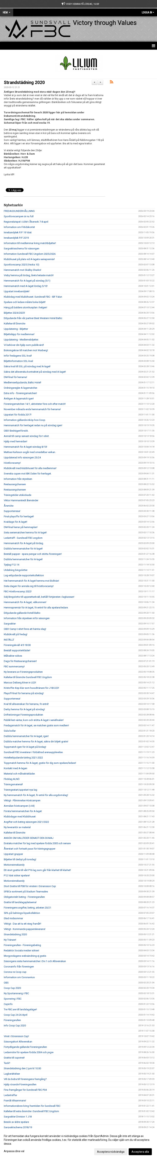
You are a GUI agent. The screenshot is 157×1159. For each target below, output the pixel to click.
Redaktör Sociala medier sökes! (21, 950)
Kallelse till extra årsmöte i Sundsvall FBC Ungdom (31, 1111)
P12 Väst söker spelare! (17, 875)
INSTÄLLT (9, 639)
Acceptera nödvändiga (110, 1151)
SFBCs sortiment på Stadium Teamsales (26, 891)
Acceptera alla (140, 1151)
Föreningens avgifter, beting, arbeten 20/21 (27, 907)
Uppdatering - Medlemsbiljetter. (21, 339)
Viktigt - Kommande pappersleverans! (24, 929)
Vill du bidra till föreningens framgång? (25, 1079)
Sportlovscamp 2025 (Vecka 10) (21, 264)
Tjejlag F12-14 (11, 564)
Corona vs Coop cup (15, 971)
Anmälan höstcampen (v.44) (19, 805)
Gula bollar (10, 730)
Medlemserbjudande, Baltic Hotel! (22, 382)
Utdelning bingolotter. (16, 570)
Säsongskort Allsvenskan (18, 1041)
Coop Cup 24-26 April (15, 1014)
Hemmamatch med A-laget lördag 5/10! (25, 286)
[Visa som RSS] (111, 82)
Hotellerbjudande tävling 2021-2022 (23, 757)
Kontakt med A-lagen (15, 768)
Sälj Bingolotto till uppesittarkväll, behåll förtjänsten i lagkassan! (39, 596)
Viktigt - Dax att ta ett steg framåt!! (22, 923)
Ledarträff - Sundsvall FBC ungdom (23, 537)
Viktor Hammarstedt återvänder (21, 500)
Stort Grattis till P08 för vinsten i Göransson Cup (30, 886)
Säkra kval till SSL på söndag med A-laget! (27, 366)
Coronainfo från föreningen (19, 966)
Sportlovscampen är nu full (19, 216)
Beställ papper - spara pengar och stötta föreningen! (33, 554)
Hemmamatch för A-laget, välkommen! (25, 602)
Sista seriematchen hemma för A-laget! (25, 532)
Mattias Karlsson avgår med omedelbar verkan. (30, 452)
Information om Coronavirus (19, 977)
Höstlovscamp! (12, 462)
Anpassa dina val (14, 1151)
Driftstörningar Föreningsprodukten (23, 714)
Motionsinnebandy (14, 864)
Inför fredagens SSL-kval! (18, 355)
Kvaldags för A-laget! (15, 521)
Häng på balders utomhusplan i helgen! (25, 307)
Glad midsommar (13, 918)
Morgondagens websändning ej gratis (25, 955)
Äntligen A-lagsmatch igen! (19, 398)
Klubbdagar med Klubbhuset (20, 816)
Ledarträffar (10, 1095)
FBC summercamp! (14, 666)
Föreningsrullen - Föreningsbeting (22, 945)
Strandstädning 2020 (24, 82)
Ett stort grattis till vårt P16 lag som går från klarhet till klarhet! (37, 870)
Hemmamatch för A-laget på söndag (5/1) (27, 280)
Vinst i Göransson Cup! (16, 1036)
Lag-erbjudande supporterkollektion (24, 575)
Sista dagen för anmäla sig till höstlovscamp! (29, 586)
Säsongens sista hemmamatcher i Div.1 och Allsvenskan (35, 961)
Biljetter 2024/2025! (14, 312)
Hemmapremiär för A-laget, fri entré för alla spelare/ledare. (36, 607)
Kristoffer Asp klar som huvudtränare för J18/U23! (31, 687)
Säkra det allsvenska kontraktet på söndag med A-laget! (35, 371)
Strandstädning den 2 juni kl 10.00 (22, 1068)
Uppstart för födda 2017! (17, 414)
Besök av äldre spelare (16, 1122)
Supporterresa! (12, 511)
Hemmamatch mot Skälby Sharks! (22, 270)
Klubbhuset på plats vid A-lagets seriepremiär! (29, 259)
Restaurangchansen (15, 484)
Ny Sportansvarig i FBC (16, 993)
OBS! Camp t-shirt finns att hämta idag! (25, 629)
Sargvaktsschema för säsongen (21, 248)
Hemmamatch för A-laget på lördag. (24, 543)
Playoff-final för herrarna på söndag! (24, 693)
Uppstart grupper (13, 854)
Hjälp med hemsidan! (15, 441)
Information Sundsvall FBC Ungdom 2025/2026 (30, 253)
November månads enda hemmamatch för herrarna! (32, 409)
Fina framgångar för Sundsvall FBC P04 (25, 1089)
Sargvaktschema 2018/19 (18, 1127)
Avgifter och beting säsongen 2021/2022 (26, 821)
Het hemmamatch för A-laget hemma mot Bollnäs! (31, 580)
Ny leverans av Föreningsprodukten (23, 671)
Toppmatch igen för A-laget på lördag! (25, 746)
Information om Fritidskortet (19, 227)
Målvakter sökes (13, 655)
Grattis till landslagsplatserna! (20, 902)
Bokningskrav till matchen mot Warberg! (26, 350)
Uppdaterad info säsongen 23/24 (22, 457)
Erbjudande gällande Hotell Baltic (22, 612)
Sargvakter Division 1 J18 (18, 1116)
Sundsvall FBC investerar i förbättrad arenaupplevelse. (33, 752)
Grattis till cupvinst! (14, 1057)
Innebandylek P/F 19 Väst (18, 232)
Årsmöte (8, 505)
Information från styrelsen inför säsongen (27, 618)
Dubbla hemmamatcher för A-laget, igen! (26, 736)
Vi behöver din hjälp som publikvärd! (24, 345)
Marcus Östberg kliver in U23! (20, 682)
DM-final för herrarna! (15, 377)
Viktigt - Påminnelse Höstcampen (22, 800)
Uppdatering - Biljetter (16, 328)
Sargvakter (10, 623)
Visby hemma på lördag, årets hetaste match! (29, 275)
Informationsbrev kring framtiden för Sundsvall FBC (32, 1105)
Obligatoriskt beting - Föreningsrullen (24, 896)
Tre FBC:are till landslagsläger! (20, 1009)
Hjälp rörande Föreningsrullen (20, 1084)
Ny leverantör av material (17, 827)
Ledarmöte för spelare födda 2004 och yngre (28, 1052)
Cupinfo (8, 1004)
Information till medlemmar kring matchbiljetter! (30, 243)
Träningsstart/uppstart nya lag (20, 789)
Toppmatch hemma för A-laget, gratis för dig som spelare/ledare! (40, 763)
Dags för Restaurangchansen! (20, 661)
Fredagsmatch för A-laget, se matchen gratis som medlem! (36, 725)
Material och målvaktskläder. (19, 773)
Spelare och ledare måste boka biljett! (25, 302)
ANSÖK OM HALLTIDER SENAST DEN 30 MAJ (28, 838)
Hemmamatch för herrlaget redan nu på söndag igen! (33, 425)
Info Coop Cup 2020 (15, 1025)
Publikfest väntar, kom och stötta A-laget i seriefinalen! (34, 720)
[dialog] (78, 1143)
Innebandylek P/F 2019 (16, 237)
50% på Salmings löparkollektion (22, 913)
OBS (6, 982)
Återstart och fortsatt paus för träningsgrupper (29, 848)
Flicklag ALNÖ (12, 779)
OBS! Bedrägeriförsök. (16, 430)
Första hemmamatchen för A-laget (23, 811)
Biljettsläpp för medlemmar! (19, 334)
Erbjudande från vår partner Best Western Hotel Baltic (33, 318)
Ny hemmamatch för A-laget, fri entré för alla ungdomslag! (36, 795)
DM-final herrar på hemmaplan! (21, 527)
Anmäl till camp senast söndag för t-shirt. (26, 436)
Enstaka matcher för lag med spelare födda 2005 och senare (37, 843)
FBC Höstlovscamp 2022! (18, 591)
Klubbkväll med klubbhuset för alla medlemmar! (30, 468)
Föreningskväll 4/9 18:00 (17, 645)
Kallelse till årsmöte (14, 323)
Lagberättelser (12, 1073)
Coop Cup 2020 (12, 988)
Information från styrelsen (18, 478)
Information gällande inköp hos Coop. (25, 420)
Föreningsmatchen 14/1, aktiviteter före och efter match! (35, 403)
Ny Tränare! (10, 939)
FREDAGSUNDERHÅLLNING (19, 211)
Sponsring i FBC (12, 998)
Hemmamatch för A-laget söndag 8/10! (25, 446)
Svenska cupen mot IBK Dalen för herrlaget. (28, 473)
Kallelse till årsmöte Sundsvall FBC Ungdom (28, 677)
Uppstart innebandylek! (16, 291)
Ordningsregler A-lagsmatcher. (21, 387)
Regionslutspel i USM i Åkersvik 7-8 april (26, 221)
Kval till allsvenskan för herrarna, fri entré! (26, 704)
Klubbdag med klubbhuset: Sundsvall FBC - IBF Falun (33, 296)
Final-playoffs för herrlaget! (19, 516)
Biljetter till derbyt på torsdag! (20, 859)
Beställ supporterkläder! (17, 650)
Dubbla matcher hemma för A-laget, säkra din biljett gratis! (36, 741)
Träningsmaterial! (13, 784)
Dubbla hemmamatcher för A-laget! (23, 548)
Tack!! (7, 1063)
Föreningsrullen (12, 1020)
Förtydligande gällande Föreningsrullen (25, 1047)
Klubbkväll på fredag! (15, 634)
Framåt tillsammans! (15, 1100)
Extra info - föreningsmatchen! (20, 393)
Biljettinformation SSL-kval (18, 361)
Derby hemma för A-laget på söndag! (24, 709)
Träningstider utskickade (17, 495)
